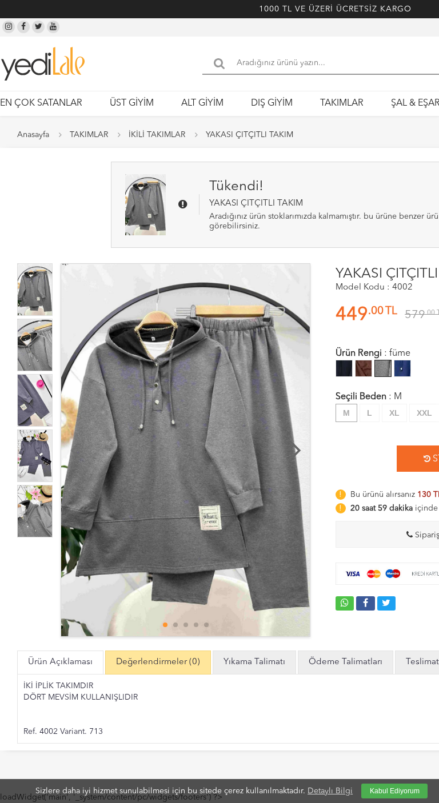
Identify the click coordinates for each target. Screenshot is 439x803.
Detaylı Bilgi (330, 791)
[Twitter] (38, 27)
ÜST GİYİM (132, 103)
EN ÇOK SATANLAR (41, 103)
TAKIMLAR (342, 103)
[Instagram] (8, 27)
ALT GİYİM (202, 103)
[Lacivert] (402, 368)
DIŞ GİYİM (272, 103)
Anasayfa (33, 135)
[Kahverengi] (363, 368)
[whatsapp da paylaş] (345, 603)
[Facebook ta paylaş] (365, 603)
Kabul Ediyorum (395, 791)
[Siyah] (344, 368)
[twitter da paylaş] (386, 603)
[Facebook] (23, 27)
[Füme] (383, 368)
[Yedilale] (43, 63)
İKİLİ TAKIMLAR (157, 135)
